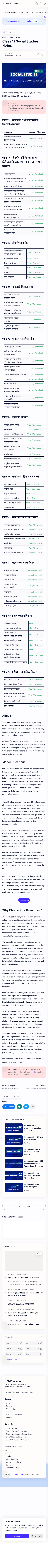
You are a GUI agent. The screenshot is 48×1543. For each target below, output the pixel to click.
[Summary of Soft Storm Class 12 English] (14, 1140)
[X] (35, 1392)
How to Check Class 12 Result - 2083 (23, 1278)
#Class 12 (7, 1096)
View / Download (35, 138)
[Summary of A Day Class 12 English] (14, 1187)
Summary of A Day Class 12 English (31, 1185)
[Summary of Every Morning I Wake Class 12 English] (14, 1175)
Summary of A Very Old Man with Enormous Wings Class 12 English (33, 1163)
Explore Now (24, 900)
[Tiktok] (24, 1392)
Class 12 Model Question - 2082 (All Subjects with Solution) (23, 1314)
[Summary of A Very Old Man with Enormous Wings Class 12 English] (14, 1163)
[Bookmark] (40, 3)
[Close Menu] (42, 21)
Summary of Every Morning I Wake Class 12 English (32, 1175)
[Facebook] (8, 1392)
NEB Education (12, 3)
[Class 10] (19, 1289)
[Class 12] (19, 1274)
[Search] (36, 3)
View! (35, 21)
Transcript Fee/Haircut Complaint (18, 21)
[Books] (27, 12)
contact (34, 1072)
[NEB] (24, 1274)
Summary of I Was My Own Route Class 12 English (32, 1151)
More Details (37, 1536)
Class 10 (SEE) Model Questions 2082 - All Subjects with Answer (25, 1294)
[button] (44, 3)
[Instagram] (16, 1392)
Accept (17, 1536)
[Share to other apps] (33, 1106)
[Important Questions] (38, 12)
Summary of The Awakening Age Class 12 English (32, 1128)
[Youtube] (30, 1392)
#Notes (16, 1096)
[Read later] (38, 54)
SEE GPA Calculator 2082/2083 (21, 1304)
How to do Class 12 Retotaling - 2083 (23, 1324)
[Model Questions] (10, 12)
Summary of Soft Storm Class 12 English (33, 1138)
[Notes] (21, 12)
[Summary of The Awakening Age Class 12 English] (14, 1128)
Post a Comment (24, 1206)
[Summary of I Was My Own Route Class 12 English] (14, 1152)
